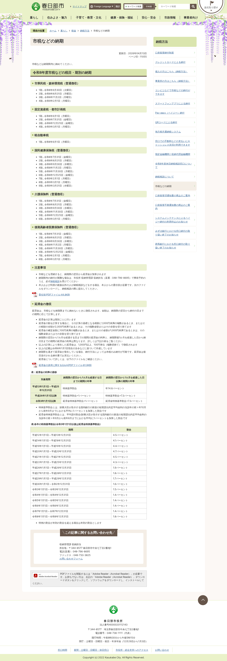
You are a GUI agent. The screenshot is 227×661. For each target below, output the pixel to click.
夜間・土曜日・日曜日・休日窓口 (91, 649)
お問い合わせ (162, 649)
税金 (73, 30)
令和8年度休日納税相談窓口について (173, 165)
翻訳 (118, 6)
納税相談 (55, 281)
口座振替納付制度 (164, 52)
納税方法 (84, 30)
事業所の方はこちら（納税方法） (172, 81)
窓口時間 (62, 649)
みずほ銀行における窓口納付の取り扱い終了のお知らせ (172, 233)
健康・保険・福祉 (122, 17)
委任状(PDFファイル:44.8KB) (54, 294)
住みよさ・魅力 (57, 17)
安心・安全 (149, 17)
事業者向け (191, 17)
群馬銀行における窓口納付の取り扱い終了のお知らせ (172, 245)
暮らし (34, 17)
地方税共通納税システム (168, 131)
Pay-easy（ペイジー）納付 (169, 112)
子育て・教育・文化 (88, 17)
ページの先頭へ (203, 600)
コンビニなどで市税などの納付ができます (172, 92)
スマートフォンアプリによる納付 (172, 103)
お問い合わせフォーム (71, 558)
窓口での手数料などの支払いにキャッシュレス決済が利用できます (172, 143)
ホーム (53, 30)
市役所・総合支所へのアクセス (132, 649)
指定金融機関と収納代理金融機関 (172, 154)
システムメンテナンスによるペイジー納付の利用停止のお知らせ (172, 219)
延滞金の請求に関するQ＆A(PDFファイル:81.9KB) (65, 365)
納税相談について (164, 176)
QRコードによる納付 (166, 122)
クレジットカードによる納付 (170, 62)
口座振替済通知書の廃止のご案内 (172, 195)
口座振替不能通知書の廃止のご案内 (172, 207)
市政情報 (170, 17)
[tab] (133, 6)
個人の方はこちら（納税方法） (171, 71)
